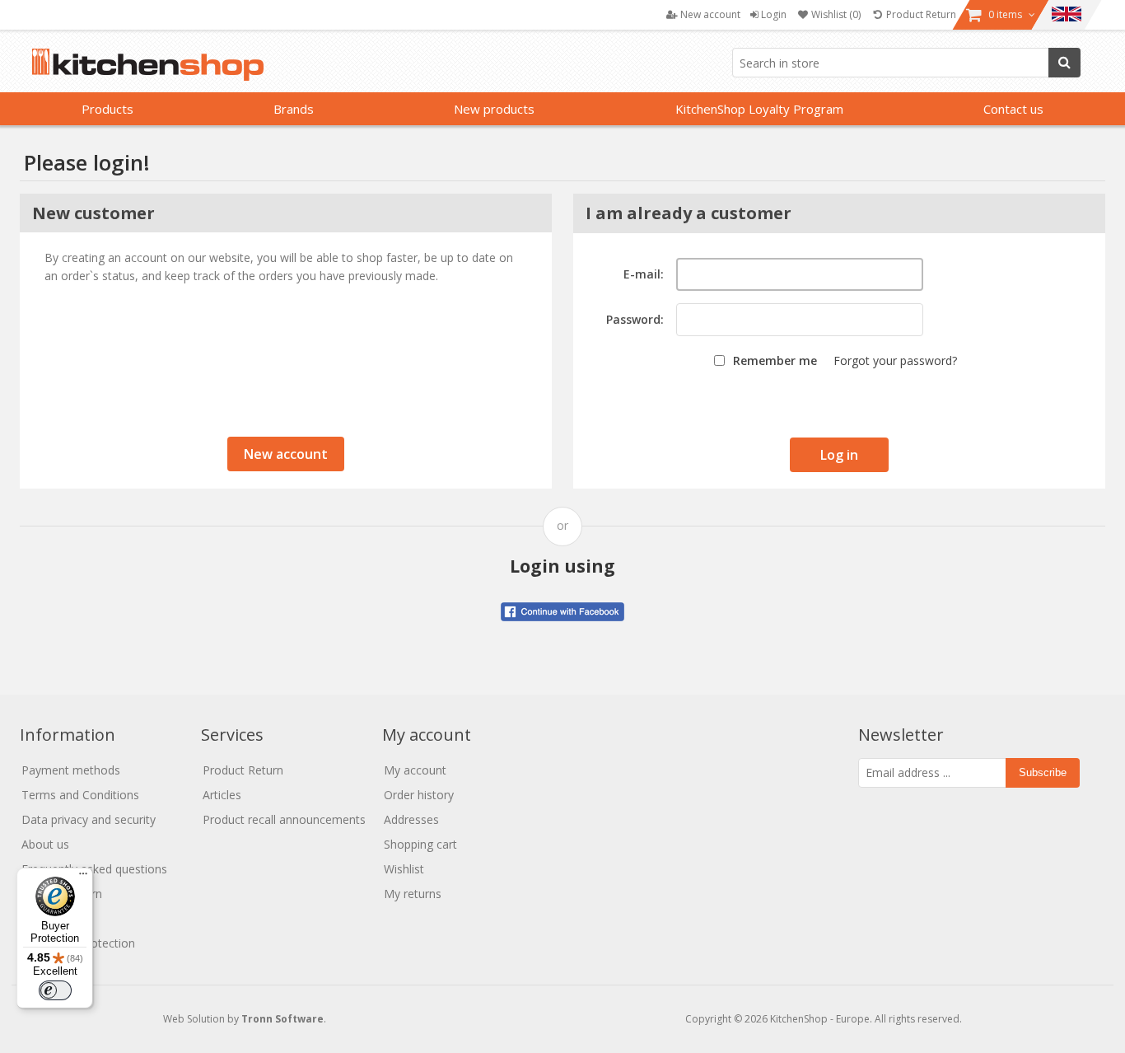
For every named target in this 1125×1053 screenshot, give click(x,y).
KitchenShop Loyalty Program (759, 109)
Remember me (775, 360)
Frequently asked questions (94, 869)
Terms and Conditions (80, 795)
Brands (293, 109)
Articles (222, 795)
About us (45, 844)
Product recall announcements (284, 819)
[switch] (55, 990)
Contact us (1013, 109)
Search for (1064, 62)
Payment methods (70, 770)
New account (286, 454)
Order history (419, 795)
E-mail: (643, 274)
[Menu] (83, 877)
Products (107, 109)
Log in (839, 455)
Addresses (411, 819)
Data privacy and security (88, 819)
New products (494, 109)
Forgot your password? (895, 360)
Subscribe (1043, 772)
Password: (635, 319)
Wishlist (404, 869)
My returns (412, 893)
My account (415, 770)
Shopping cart (420, 844)
